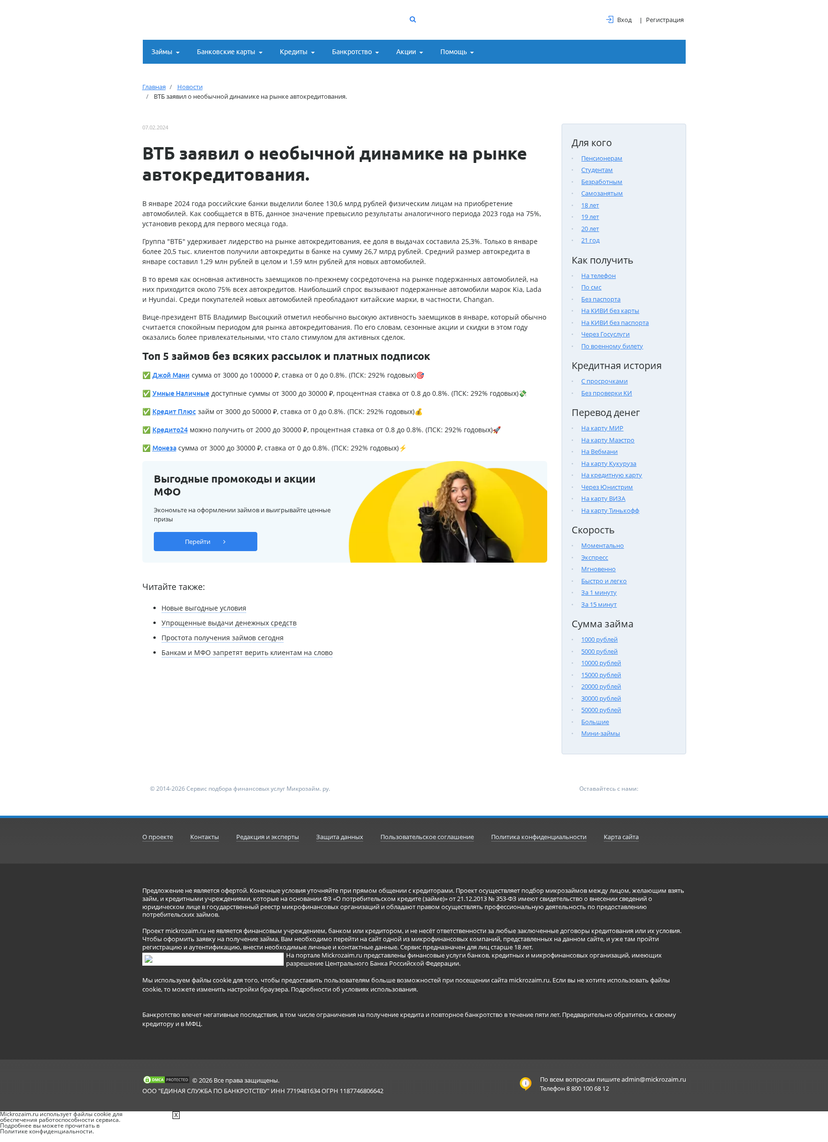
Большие (595, 721)
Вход (624, 19)
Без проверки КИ (606, 393)
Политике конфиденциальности (46, 1131)
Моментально (602, 545)
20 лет (590, 228)
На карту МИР (602, 428)
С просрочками (604, 381)
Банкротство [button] (352, 52)
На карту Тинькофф (610, 510)
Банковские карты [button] (226, 52)
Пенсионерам (601, 158)
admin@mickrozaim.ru (653, 1079)
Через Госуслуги (605, 334)
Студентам (597, 169)
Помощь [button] (453, 52)
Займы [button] (161, 52)
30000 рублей (601, 698)
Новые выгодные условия (203, 607)
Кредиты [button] (294, 52)
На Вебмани (599, 451)
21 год (590, 240)
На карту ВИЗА (603, 498)
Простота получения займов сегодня (222, 637)
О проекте (157, 836)
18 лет (590, 205)
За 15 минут (599, 604)
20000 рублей (601, 686)
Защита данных (339, 836)
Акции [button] (406, 52)
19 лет (590, 216)
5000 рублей (599, 651)
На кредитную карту (611, 475)
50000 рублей (601, 709)
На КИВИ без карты (610, 310)
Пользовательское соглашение (427, 836)
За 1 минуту (599, 592)
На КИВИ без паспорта (615, 322)
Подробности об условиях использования (353, 989)
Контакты (204, 836)
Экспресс (594, 557)
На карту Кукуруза (608, 463)
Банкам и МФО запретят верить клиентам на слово (247, 652)
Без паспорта (601, 299)
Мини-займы (600, 733)
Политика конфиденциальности (538, 836)
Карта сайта (621, 836)
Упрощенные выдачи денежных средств (229, 622)
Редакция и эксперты (267, 836)
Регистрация (665, 19)
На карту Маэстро (607, 440)
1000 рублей (599, 639)
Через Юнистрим (607, 487)
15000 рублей (601, 674)
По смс (591, 287)
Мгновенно (598, 569)
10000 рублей (601, 662)
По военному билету (612, 346)
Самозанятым (602, 193)
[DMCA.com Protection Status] (166, 1079)
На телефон (598, 275)
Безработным (601, 181)
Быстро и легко (604, 581)
